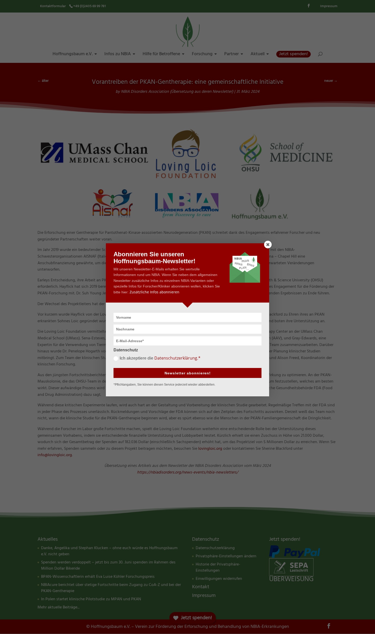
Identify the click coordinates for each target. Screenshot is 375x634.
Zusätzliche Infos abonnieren (154, 292)
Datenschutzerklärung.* (177, 358)
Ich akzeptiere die (160, 358)
